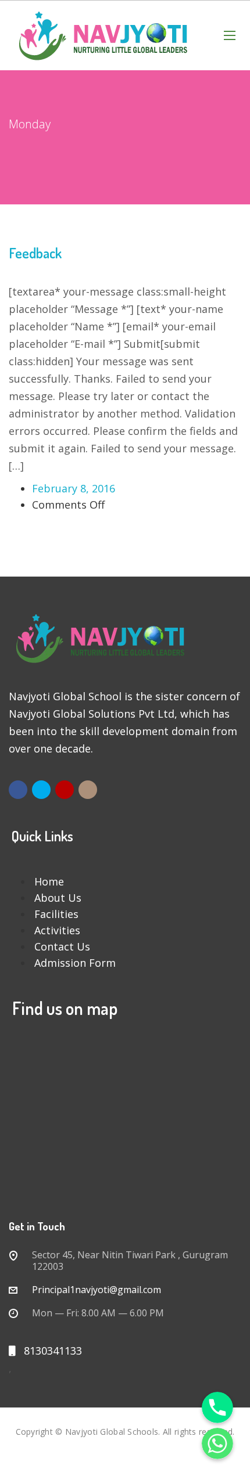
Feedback (35, 253)
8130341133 (48, 1351)
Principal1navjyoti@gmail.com (96, 1289)
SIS (125, 1447)
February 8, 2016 (73, 488)
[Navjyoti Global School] (105, 35)
